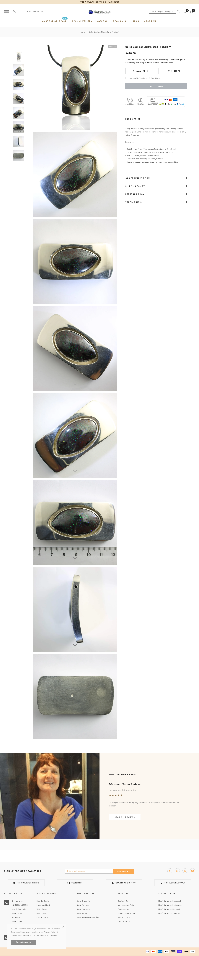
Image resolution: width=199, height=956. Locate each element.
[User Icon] (14, 11)
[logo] (99, 11)
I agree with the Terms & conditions (145, 78)
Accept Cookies (23, 942)
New (64, 18)
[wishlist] (185, 11)
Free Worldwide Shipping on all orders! (99, 2)
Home (82, 32)
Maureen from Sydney (125, 784)
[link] (18, 56)
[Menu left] (6, 11)
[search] (178, 11)
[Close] (63, 908)
